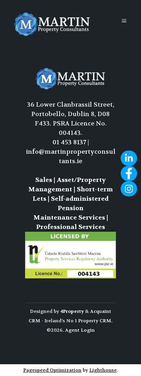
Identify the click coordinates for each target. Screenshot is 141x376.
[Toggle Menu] (124, 21)
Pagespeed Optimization (52, 370)
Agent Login (80, 330)
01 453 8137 (69, 142)
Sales (43, 180)
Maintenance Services (69, 217)
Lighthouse (103, 370)
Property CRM (94, 321)
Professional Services (70, 227)
